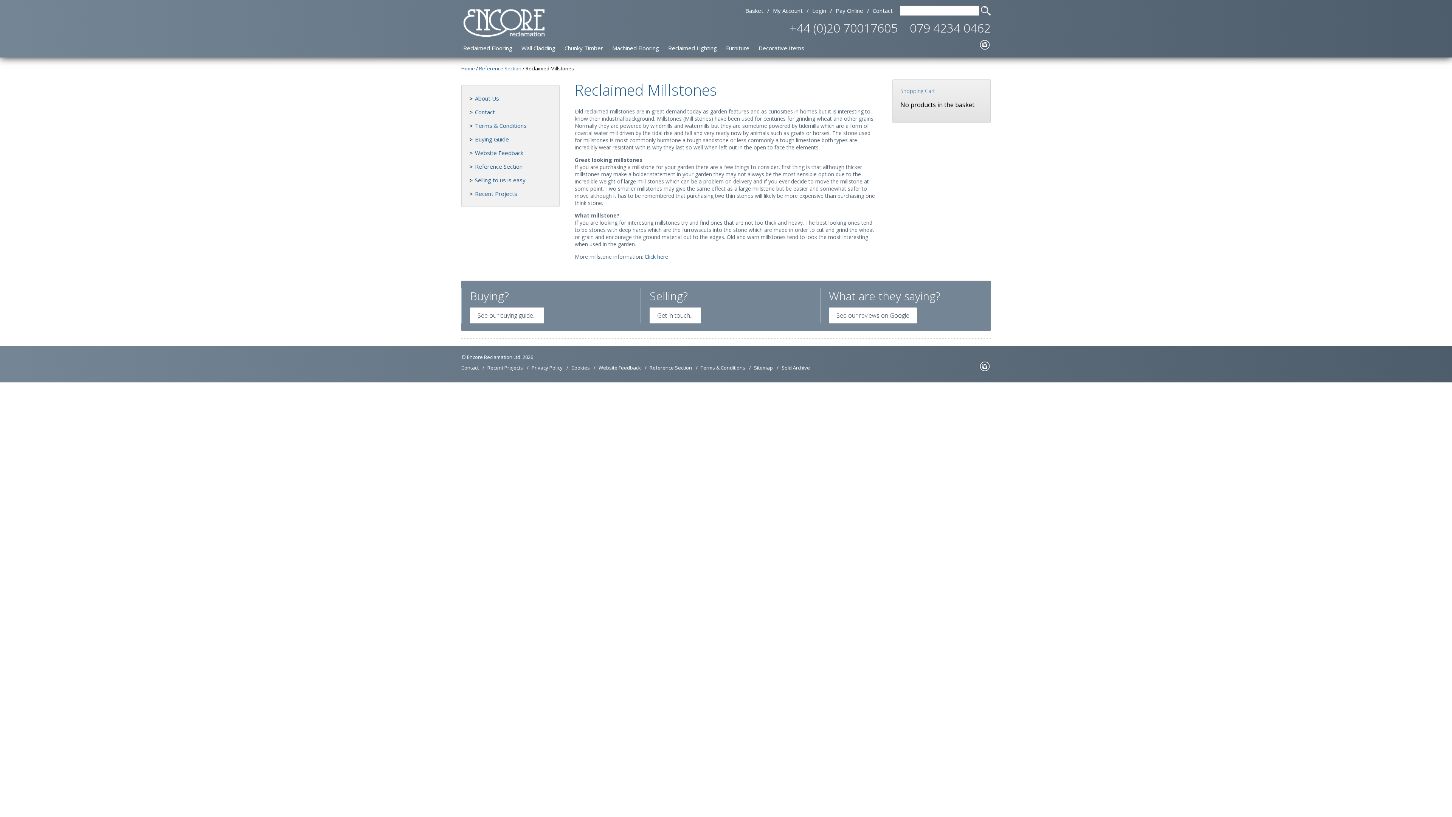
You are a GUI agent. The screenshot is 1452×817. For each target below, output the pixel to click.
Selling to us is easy (500, 180)
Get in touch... (675, 315)
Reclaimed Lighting (692, 48)
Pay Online (849, 10)
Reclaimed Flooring (487, 48)
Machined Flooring (635, 48)
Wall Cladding (538, 48)
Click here (656, 256)
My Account (788, 10)
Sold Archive (796, 367)
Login (819, 10)
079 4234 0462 (950, 28)
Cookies (580, 367)
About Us (487, 98)
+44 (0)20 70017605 (844, 28)
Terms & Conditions (501, 125)
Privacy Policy (547, 367)
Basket (754, 10)
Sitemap (763, 367)
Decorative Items (781, 48)
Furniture (737, 48)
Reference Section (499, 166)
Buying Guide (492, 139)
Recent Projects (496, 193)
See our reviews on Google (872, 315)
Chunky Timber (584, 48)
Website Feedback (499, 153)
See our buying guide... (507, 315)
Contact (883, 10)
